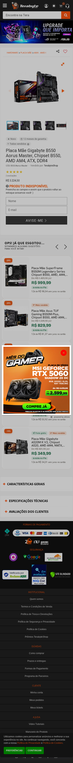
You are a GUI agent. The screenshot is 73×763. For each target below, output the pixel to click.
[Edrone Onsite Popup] (36, 381)
